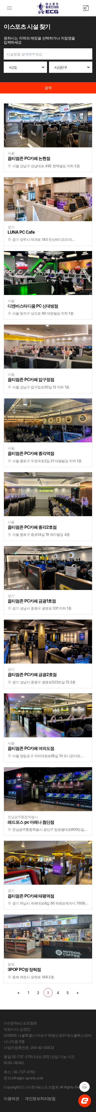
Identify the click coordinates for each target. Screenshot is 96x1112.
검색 (48, 87)
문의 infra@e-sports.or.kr (23, 1078)
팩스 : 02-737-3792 (19, 1072)
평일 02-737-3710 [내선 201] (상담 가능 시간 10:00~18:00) (39, 1059)
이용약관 (11, 1098)
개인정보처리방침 (40, 1098)
